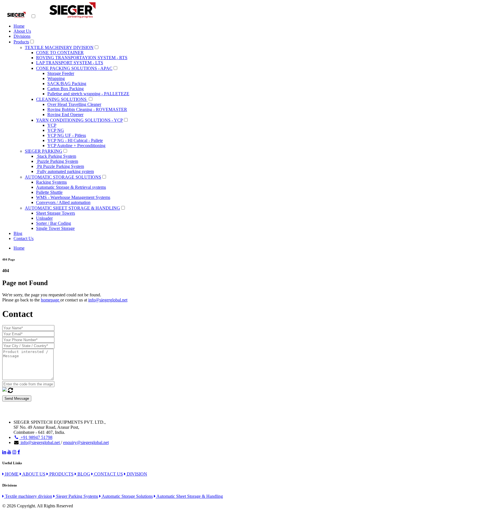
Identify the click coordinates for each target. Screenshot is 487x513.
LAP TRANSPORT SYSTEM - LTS (69, 62)
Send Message (17, 398)
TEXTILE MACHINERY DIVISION (59, 47)
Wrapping (56, 78)
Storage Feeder (60, 73)
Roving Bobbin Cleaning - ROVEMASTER (87, 109)
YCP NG (55, 130)
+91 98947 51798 (35, 437)
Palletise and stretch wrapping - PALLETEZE (88, 93)
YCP (51, 125)
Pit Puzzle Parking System (60, 166)
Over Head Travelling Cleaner (74, 104)
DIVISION (136, 474)
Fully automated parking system (65, 171)
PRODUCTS (61, 474)
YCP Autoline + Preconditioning (76, 145)
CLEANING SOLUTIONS (62, 99)
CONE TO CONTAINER (60, 52)
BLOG (83, 474)
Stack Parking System (56, 156)
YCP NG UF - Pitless (66, 135)
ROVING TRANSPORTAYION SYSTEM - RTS (81, 57)
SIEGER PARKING (43, 151)
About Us (22, 31)
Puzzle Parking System (57, 161)
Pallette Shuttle (49, 192)
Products (21, 41)
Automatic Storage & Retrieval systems (71, 187)
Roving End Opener (65, 114)
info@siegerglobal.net (107, 299)
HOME (11, 474)
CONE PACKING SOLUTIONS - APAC (74, 68)
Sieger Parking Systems (76, 496)
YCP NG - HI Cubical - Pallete (75, 140)
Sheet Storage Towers (55, 213)
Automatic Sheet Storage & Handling (189, 496)
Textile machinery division (28, 496)
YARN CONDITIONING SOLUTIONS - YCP (79, 120)
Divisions (22, 36)
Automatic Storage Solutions (127, 496)
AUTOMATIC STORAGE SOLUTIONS (63, 177)
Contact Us (24, 238)
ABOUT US (33, 474)
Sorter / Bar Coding (53, 223)
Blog (18, 233)
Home (19, 26)
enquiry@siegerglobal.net (86, 442)
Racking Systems (51, 182)
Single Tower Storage (55, 228)
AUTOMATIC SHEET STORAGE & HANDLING (72, 208)
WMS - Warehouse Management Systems (73, 197)
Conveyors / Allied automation (63, 202)
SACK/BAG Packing (66, 83)
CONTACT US (108, 474)
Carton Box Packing (65, 88)
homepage (50, 299)
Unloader (44, 218)
